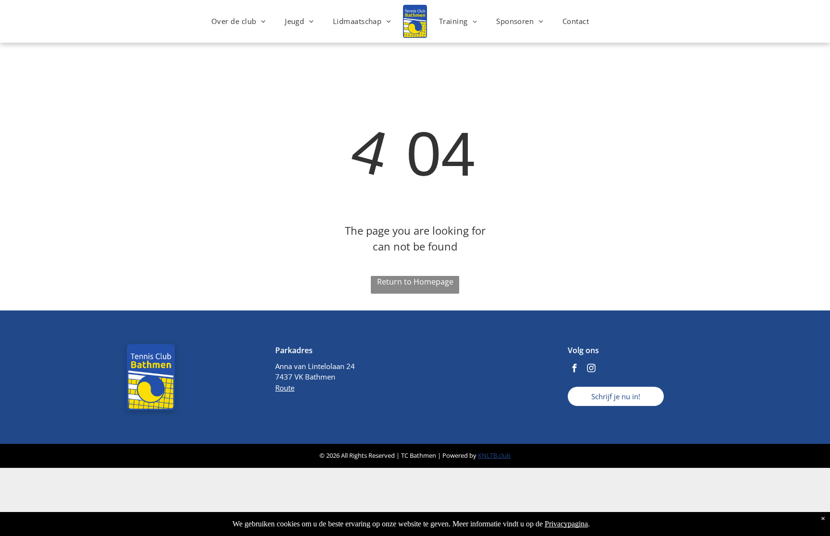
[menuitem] (238, 21)
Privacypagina (566, 524)
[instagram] (591, 369)
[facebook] (574, 369)
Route (284, 388)
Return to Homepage (415, 281)
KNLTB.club (494, 455)
